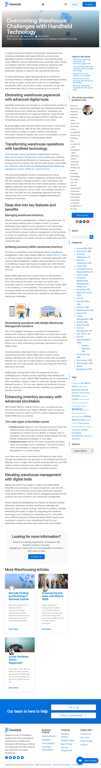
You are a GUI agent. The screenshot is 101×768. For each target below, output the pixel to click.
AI (72, 383)
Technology (82, 360)
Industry (80, 307)
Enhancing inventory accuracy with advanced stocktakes (83, 81)
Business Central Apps (81, 393)
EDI (78, 298)
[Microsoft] (18, 757)
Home (9, 39)
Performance (84, 423)
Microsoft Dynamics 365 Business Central (24, 157)
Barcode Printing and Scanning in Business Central (19, 596)
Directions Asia (83, 403)
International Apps (77, 416)
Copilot (75, 399)
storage (89, 427)
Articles (15, 39)
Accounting (82, 248)
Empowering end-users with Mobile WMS (52, 596)
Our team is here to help (27, 711)
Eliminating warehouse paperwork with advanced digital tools (82, 61)
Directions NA (76, 406)
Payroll (80, 313)
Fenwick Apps (83, 301)
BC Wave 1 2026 (82, 386)
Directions (75, 403)
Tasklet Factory (53, 255)
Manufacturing (83, 310)
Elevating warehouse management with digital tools (83, 88)
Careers (76, 395)
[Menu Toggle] (43, 4)
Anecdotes (82, 251)
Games (80, 413)
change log (84, 396)
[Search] (91, 237)
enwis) (77, 409)
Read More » (14, 629)
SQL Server (82, 333)
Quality (80, 322)
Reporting (81, 325)
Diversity (84, 406)
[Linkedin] (10, 757)
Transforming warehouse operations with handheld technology (83, 69)
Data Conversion (84, 399)
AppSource (77, 383)
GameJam (75, 413)
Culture (80, 275)
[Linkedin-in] (84, 221)
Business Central (80, 389)
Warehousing (29, 36)
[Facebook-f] (80, 221)
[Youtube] (87, 221)
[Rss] (77, 221)
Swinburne (76, 430)
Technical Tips (83, 354)
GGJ (84, 413)
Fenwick (86, 410)
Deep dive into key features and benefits (81, 75)
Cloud (79, 266)
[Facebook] (22, 757)
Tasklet (84, 430)
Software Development (79, 427)
